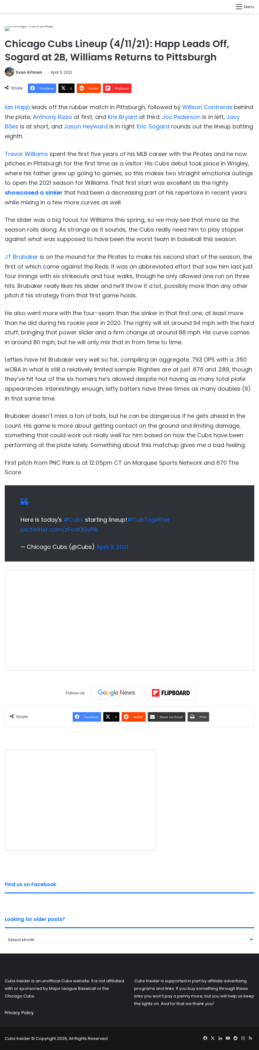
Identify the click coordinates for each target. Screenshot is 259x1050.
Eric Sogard (153, 126)
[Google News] (116, 693)
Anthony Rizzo (52, 117)
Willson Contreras (207, 107)
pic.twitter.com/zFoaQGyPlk (59, 529)
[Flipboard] (170, 693)
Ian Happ (17, 107)
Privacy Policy (19, 1013)
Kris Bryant (122, 117)
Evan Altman (29, 72)
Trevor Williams (26, 154)
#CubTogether (148, 520)
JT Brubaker (21, 257)
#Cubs (73, 520)
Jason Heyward (86, 126)
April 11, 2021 (112, 547)
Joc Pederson (181, 117)
